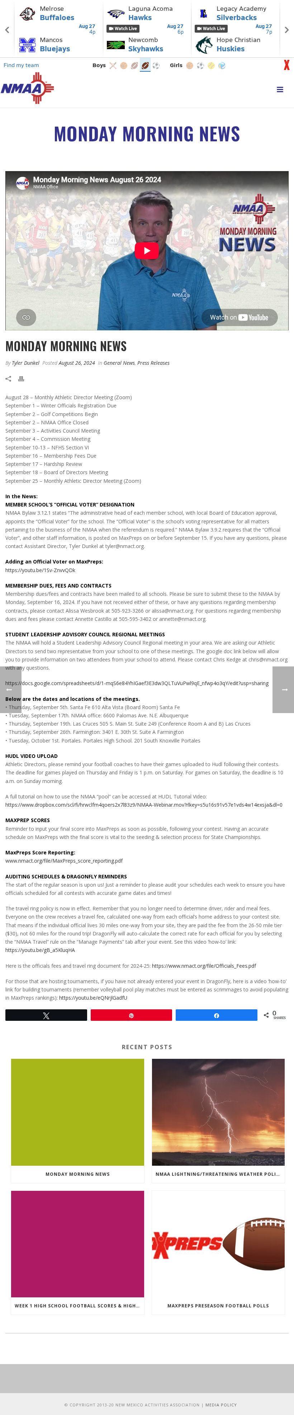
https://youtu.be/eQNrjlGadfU (93, 997)
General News (119, 362)
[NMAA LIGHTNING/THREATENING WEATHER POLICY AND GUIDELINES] (218, 1112)
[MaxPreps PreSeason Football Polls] (218, 1244)
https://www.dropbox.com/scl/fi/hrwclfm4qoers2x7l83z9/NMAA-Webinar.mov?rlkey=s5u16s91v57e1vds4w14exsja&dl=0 (144, 804)
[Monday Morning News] (77, 1112)
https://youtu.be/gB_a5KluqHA (40, 950)
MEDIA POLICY (221, 1404)
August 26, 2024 (77, 362)
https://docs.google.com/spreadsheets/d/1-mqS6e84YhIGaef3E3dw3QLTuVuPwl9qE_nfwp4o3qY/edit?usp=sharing (137, 683)
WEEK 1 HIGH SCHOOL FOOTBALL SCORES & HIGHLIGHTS (79, 1306)
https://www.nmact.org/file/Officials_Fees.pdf (204, 965)
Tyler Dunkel (25, 362)
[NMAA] (27, 88)
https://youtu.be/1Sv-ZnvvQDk (40, 570)
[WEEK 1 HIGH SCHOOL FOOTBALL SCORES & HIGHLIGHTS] (77, 1244)
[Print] (24, 378)
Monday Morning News (78, 1174)
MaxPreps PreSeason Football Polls (218, 1306)
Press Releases (153, 362)
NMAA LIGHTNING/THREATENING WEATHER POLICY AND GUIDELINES (220, 1174)
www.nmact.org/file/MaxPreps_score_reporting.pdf (64, 860)
